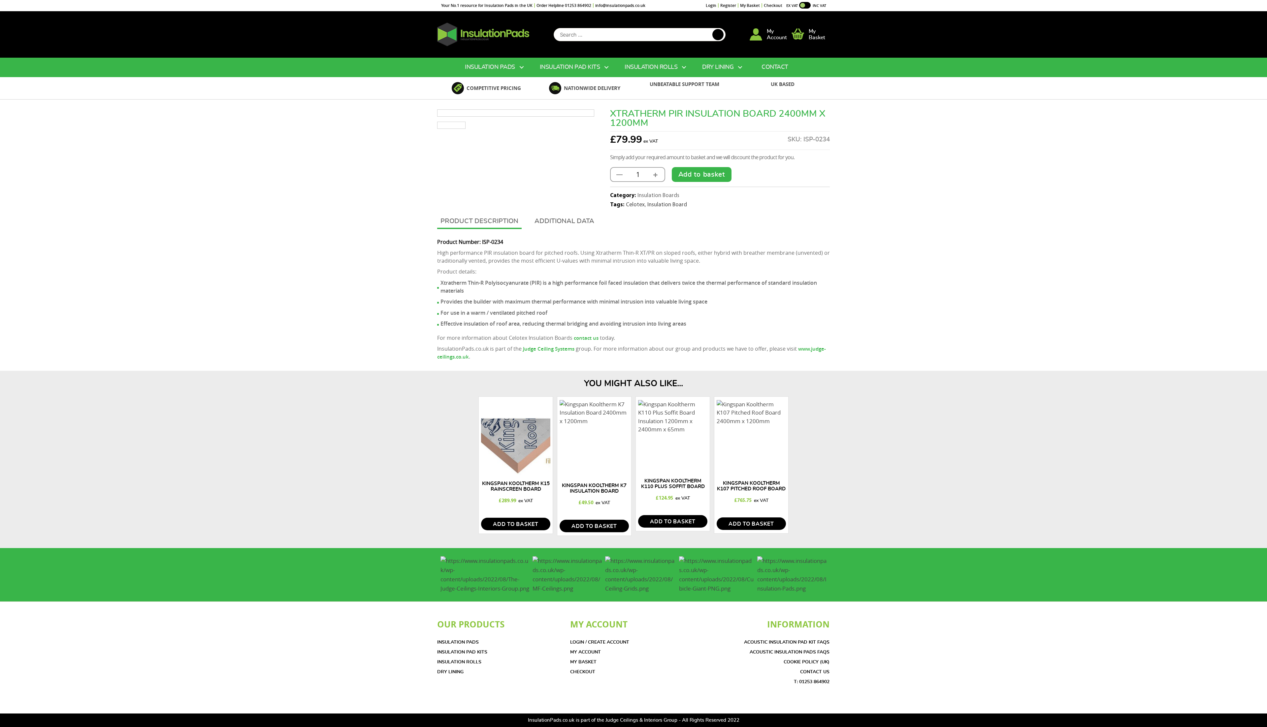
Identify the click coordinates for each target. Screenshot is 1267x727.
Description (496, 221)
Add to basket (701, 174)
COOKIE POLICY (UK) (806, 662)
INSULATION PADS (458, 642)
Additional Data (564, 221)
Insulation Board (667, 205)
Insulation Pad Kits (570, 67)
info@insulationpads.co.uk (620, 5)
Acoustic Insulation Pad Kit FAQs (786, 642)
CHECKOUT (582, 672)
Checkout (773, 5)
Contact (775, 67)
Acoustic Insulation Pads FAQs (789, 652)
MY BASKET (583, 662)
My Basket (750, 5)
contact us (587, 337)
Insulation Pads (490, 67)
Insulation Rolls (651, 67)
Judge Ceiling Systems (548, 348)
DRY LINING (450, 672)
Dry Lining (717, 67)
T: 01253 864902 (811, 682)
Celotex (635, 205)
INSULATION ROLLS (459, 662)
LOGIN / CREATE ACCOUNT (599, 642)
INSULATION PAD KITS (462, 652)
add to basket (515, 524)
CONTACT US (814, 672)
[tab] (479, 222)
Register (728, 5)
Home (444, 67)
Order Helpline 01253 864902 (563, 5)
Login (711, 5)
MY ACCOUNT (585, 652)
